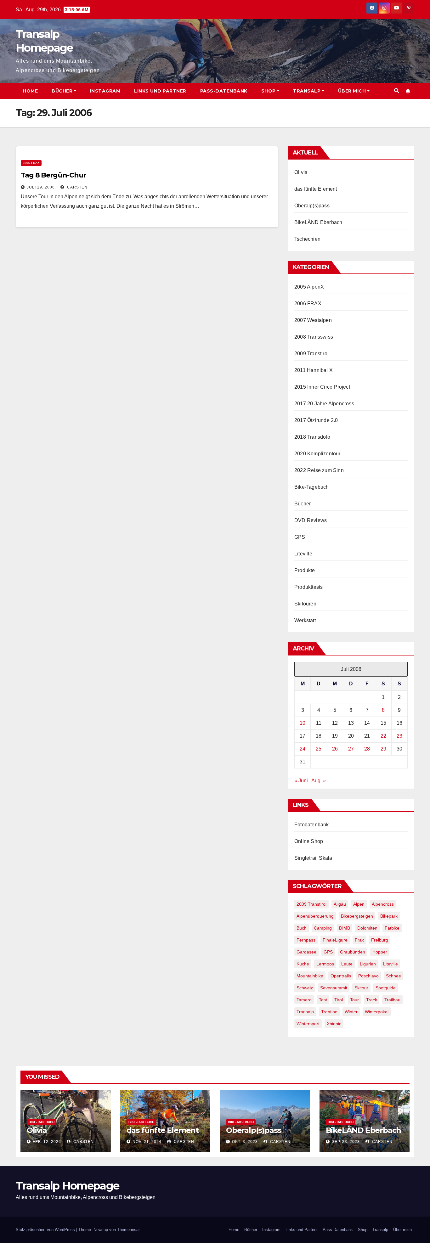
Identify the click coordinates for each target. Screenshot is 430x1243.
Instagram (105, 91)
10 (302, 723)
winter (351, 1011)
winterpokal (376, 1011)
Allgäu (340, 904)
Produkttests (308, 587)
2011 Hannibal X (313, 370)
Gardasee (306, 951)
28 (367, 748)
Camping (323, 928)
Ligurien (368, 963)
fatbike (392, 928)
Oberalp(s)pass (312, 205)
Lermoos (325, 963)
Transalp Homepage (67, 1185)
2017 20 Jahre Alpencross (324, 403)
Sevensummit (333, 987)
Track (371, 999)
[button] (396, 90)
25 (318, 748)
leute (347, 963)
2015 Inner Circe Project (322, 387)
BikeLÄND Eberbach (318, 222)
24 (302, 748)
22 (383, 736)
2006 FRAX (31, 163)
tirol (338, 999)
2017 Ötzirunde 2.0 (316, 420)
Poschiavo (368, 975)
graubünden (352, 951)
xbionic (334, 1023)
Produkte (304, 570)
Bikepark (389, 916)
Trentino (329, 1011)
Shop (268, 91)
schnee (393, 975)
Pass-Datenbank (223, 91)
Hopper (379, 951)
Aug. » (318, 780)
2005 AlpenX (309, 287)
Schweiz (305, 987)
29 (383, 748)
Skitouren (305, 603)
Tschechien (307, 239)
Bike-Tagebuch (311, 487)
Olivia (301, 172)
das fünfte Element (315, 189)
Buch (302, 928)
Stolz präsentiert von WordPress (46, 1229)
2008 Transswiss (313, 337)
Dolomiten (367, 928)
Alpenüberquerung (315, 916)
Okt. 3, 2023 (245, 1141)
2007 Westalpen (313, 320)
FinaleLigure (335, 939)
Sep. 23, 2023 (346, 1141)
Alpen (359, 904)
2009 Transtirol (311, 353)
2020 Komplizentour (317, 453)
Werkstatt (305, 620)
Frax (359, 939)
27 (351, 748)
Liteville (303, 553)
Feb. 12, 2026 (47, 1141)
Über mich (352, 91)
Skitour (361, 987)
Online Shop (308, 841)
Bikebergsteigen (357, 916)
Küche (303, 963)
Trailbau (392, 999)
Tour (354, 999)
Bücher (62, 91)
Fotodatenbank (311, 824)
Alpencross (383, 904)
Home (30, 91)
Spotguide (386, 987)
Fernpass (306, 939)
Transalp (306, 91)
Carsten (77, 187)
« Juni (301, 780)
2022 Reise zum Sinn (319, 470)
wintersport (308, 1023)
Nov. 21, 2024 (147, 1141)
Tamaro (304, 999)
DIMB (344, 928)
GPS (299, 537)
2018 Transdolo (312, 437)
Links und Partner (160, 91)
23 (399, 736)
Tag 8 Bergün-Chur (53, 175)
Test (323, 999)
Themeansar (128, 1229)
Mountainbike (310, 975)
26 (335, 748)
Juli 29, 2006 (41, 187)
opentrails (341, 975)
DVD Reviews (310, 520)
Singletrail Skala (313, 858)
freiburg (379, 939)
